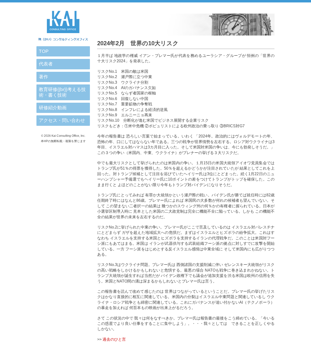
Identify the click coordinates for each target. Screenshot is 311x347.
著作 (43, 76)
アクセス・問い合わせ (62, 120)
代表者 (46, 63)
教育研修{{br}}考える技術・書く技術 (62, 92)
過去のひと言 (114, 339)
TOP (44, 51)
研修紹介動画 (53, 107)
